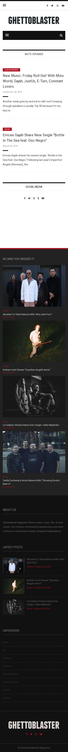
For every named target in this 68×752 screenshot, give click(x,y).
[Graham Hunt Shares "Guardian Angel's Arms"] (34, 342)
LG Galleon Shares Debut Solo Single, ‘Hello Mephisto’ (31, 425)
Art (4, 650)
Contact (7, 698)
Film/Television (10, 674)
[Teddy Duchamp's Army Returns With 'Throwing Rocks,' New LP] (34, 453)
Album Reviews (11, 70)
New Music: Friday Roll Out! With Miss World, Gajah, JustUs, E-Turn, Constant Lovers (33, 81)
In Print (6, 690)
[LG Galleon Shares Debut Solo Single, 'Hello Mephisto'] (34, 397)
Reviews (7, 666)
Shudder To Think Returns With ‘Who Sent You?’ (27, 314)
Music (7, 129)
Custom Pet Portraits (13, 224)
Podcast (7, 658)
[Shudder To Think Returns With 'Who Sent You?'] (34, 287)
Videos (5, 311)
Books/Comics (10, 682)
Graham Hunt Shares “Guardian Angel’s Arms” (27, 369)
